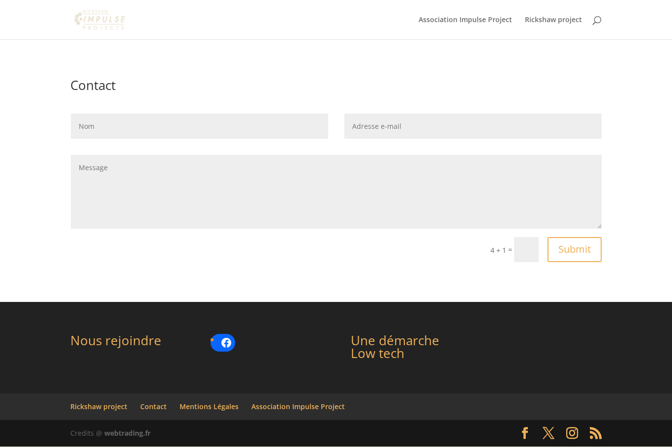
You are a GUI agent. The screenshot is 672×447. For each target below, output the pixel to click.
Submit (574, 249)
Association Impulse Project (465, 20)
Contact (153, 406)
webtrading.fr (127, 433)
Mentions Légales (209, 406)
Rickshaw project (553, 20)
